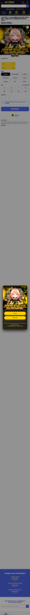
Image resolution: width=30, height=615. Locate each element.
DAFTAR (15, 317)
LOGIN (15, 313)
